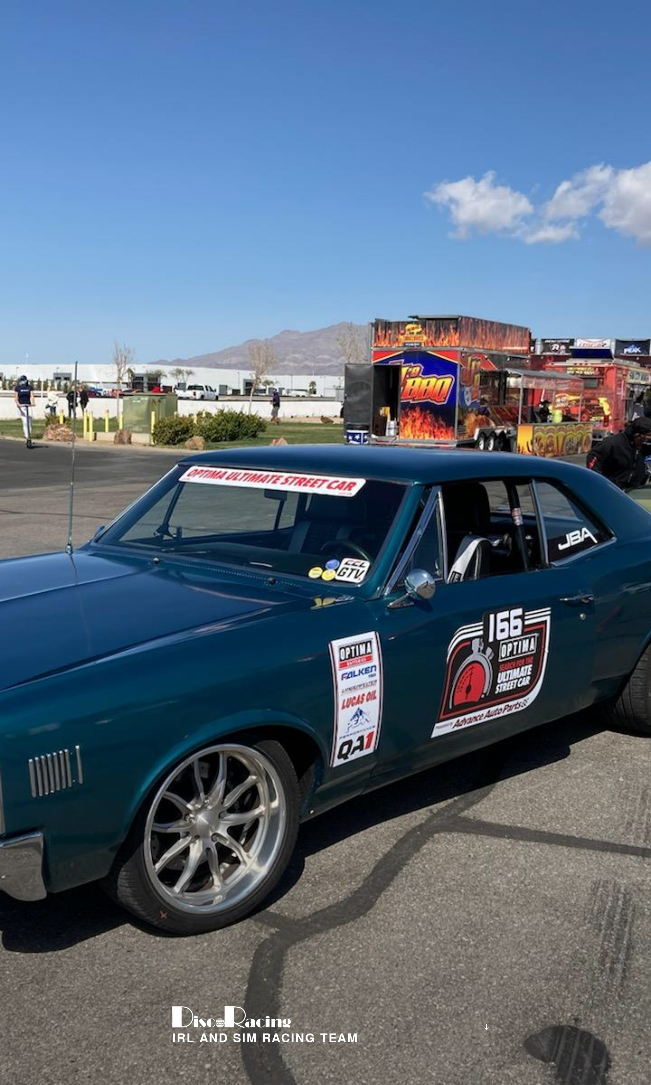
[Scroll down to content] (486, 1026)
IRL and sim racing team (265, 1037)
